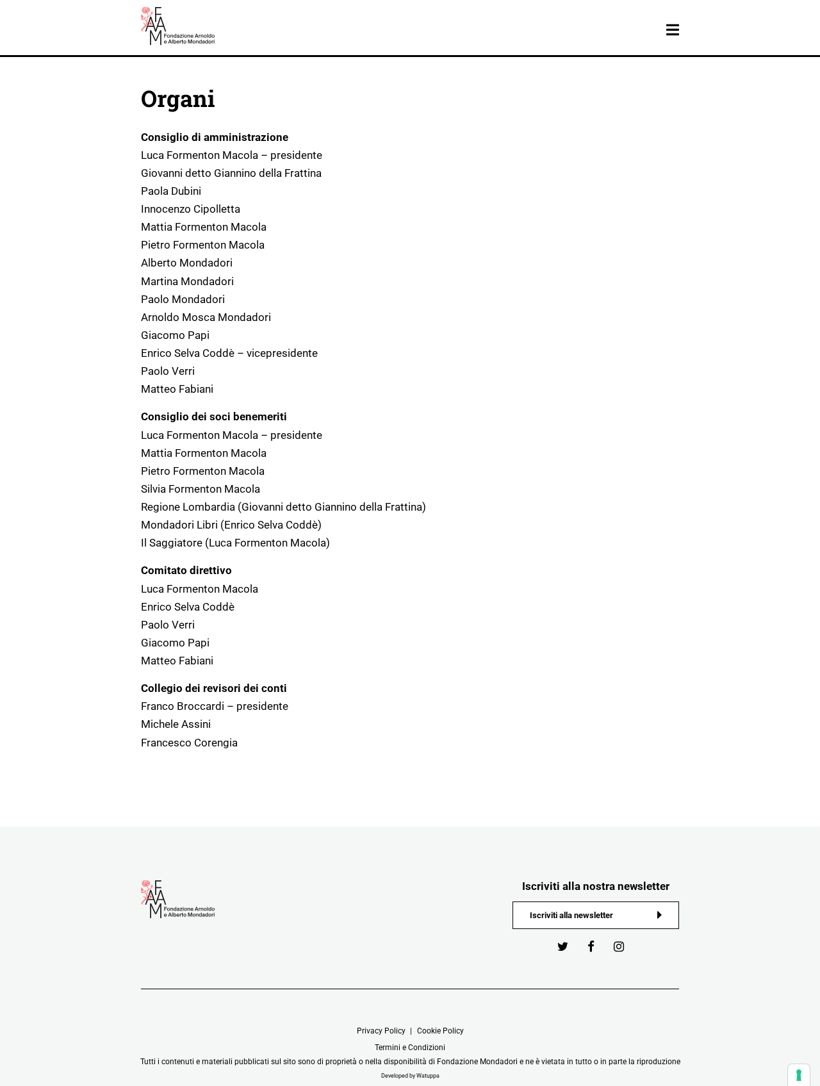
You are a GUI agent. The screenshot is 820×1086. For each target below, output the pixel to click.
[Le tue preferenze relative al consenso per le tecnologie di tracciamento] (799, 1075)
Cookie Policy (440, 1030)
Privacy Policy (381, 1030)
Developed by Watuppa (410, 1075)
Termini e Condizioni (410, 1047)
